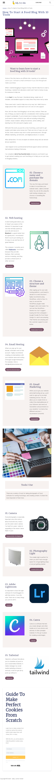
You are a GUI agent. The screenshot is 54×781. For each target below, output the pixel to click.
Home (4, 8)
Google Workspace (13, 369)
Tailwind (9, 678)
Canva (33, 640)
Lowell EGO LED (36, 569)
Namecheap (35, 203)
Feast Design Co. (36, 329)
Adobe (9, 605)
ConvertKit (34, 419)
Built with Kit (15, 765)
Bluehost (10, 266)
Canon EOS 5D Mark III (14, 536)
